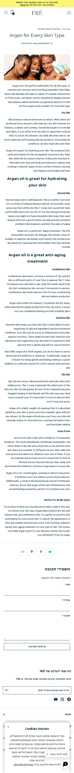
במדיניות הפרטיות (23, 764)
